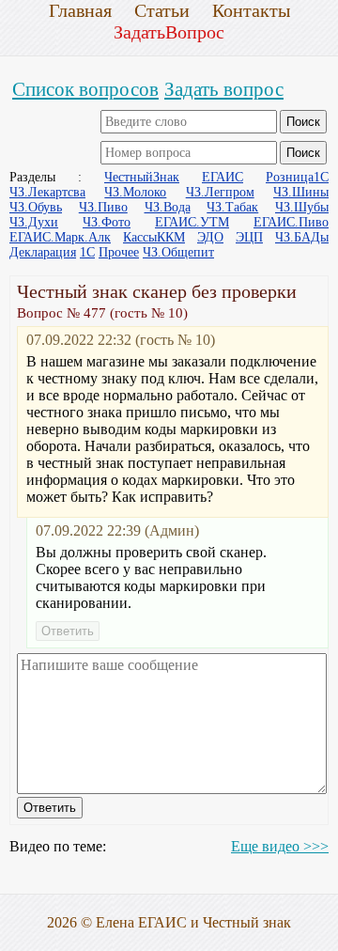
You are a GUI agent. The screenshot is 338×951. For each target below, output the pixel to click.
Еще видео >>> (280, 846)
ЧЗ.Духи (33, 222)
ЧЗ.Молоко (135, 192)
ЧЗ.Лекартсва (47, 192)
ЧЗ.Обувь (35, 207)
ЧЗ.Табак (232, 207)
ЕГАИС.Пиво (291, 222)
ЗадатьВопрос (169, 32)
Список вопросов (85, 89)
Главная (80, 10)
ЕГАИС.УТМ (192, 222)
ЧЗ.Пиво (103, 207)
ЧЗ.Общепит (178, 252)
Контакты (251, 10)
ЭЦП (249, 237)
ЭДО (210, 237)
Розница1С (297, 177)
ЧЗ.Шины (301, 192)
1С (87, 252)
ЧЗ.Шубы (302, 207)
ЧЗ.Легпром (220, 192)
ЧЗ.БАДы (302, 237)
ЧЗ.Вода (168, 207)
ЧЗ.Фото (107, 222)
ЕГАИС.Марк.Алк (60, 237)
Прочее (119, 252)
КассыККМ (154, 237)
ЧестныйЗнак (141, 177)
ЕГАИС (222, 177)
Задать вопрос (224, 89)
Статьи (162, 10)
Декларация (42, 252)
